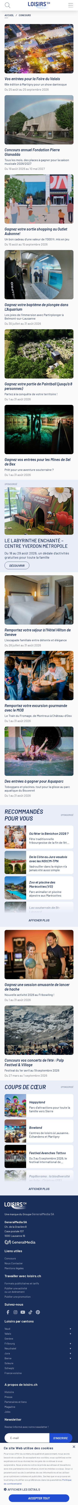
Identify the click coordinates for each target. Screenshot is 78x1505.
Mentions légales (14, 1268)
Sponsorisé (11, 484)
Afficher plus (39, 920)
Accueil (9, 15)
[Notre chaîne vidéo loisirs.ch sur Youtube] (23, 1312)
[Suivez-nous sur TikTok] (30, 1312)
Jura (7, 1353)
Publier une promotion (18, 1296)
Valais (8, 1333)
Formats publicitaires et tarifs (22, 1283)
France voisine (13, 1373)
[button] (39, 1489)
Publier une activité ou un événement (16, 1290)
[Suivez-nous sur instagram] (15, 1312)
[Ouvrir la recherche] (7, 5)
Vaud (7, 1328)
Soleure (9, 1363)
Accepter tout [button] (39, 1498)
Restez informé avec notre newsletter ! (27, 1426)
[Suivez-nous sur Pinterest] (37, 1312)
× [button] (73, 1446)
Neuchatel (10, 1348)
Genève (9, 1338)
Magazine (10, 1406)
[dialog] (39, 1474)
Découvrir (17, 565)
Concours (10, 1258)
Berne (8, 1358)
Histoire (9, 1392)
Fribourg (10, 1343)
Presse (8, 1396)
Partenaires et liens (16, 1401)
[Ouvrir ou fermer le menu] (70, 5)
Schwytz (9, 1368)
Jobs (7, 1411)
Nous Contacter (14, 1263)
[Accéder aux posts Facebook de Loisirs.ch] (8, 1312)
